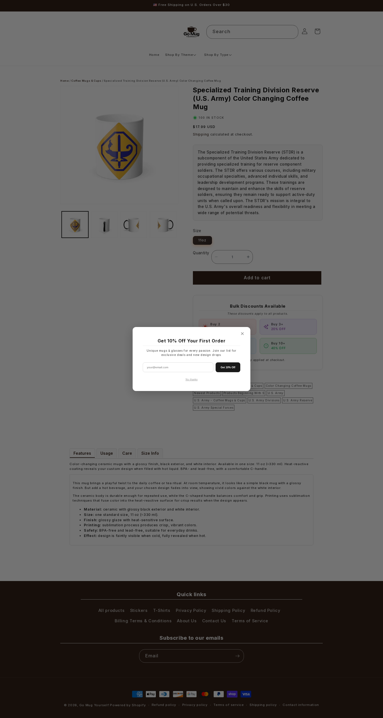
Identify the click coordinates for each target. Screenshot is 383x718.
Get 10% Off (228, 367)
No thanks (192, 379)
